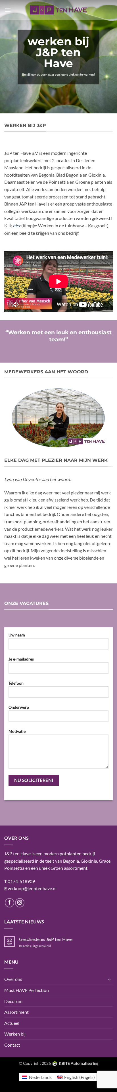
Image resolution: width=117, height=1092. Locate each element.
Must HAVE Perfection (26, 990)
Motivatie (17, 731)
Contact (12, 1044)
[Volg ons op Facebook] (9, 902)
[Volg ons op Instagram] (19, 902)
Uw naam (17, 634)
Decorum (13, 1001)
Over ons (13, 979)
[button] (7, 10)
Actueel (11, 1023)
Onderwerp (19, 707)
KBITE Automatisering (78, 1063)
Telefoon (16, 683)
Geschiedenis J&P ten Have (45, 939)
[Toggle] (109, 979)
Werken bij (15, 1033)
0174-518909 (21, 881)
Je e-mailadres (21, 659)
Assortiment (16, 1012)
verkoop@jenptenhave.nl (32, 888)
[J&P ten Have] (58, 9)
